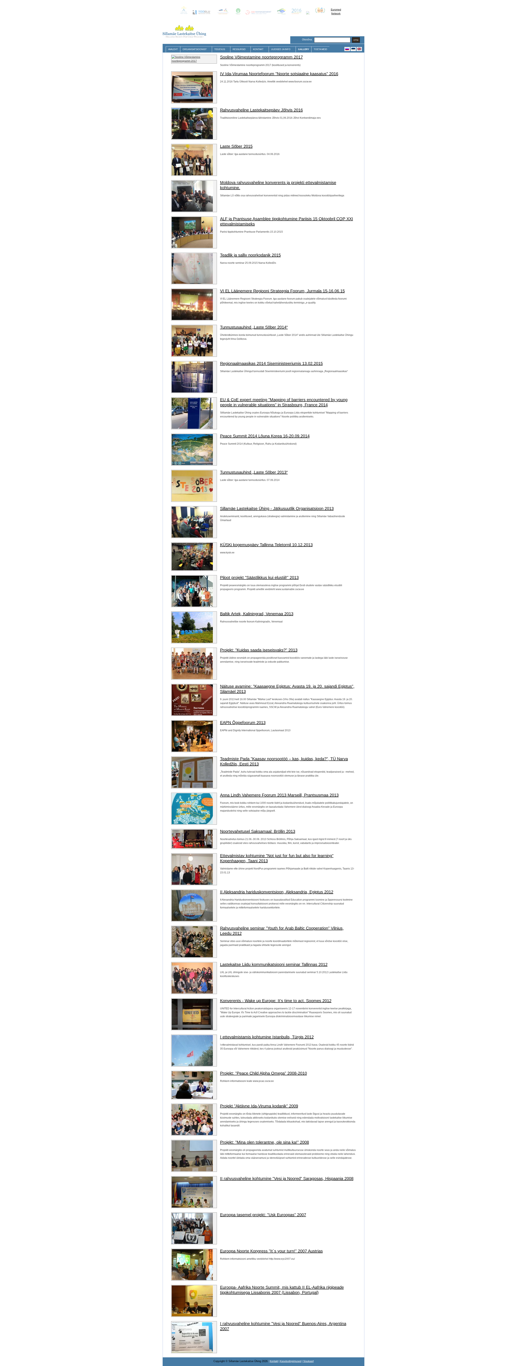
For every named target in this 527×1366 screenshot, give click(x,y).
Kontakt (257, 49)
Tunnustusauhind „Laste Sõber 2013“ (254, 472)
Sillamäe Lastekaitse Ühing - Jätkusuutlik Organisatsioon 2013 (277, 508)
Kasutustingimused (290, 1361)
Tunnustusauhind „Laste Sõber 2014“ (254, 327)
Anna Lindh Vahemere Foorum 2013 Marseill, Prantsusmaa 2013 (279, 795)
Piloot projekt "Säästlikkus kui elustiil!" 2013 (259, 577)
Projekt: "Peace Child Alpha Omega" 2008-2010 (263, 1073)
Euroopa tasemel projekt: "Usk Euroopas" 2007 (263, 1215)
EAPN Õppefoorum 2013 (243, 722)
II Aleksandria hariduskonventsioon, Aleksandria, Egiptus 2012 (276, 892)
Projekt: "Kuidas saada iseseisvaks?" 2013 (258, 650)
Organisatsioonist (193, 49)
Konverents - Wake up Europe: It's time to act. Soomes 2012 (275, 1000)
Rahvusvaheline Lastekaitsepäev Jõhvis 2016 (261, 110)
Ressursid (238, 49)
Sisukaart (308, 1361)
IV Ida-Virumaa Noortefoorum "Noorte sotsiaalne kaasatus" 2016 (279, 73)
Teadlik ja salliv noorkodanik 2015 (250, 255)
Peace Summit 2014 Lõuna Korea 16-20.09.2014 (265, 436)
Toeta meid (320, 49)
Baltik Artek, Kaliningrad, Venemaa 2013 (256, 614)
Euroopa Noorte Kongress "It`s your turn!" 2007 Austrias (271, 1251)
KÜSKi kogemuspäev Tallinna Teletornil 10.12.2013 (266, 544)
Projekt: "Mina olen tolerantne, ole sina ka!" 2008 (264, 1142)
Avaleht (173, 49)
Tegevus (218, 49)
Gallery (303, 49)
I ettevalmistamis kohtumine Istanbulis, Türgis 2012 (267, 1037)
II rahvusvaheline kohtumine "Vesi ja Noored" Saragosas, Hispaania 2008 (286, 1178)
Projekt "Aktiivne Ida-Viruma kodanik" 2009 (259, 1106)
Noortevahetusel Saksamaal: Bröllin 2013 (257, 831)
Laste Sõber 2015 (236, 146)
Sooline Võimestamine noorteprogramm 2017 (261, 57)
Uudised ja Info (279, 49)
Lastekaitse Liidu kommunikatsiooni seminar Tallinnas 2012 (274, 964)
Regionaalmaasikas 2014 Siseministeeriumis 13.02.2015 (271, 363)
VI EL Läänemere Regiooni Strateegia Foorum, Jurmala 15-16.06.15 (282, 291)
